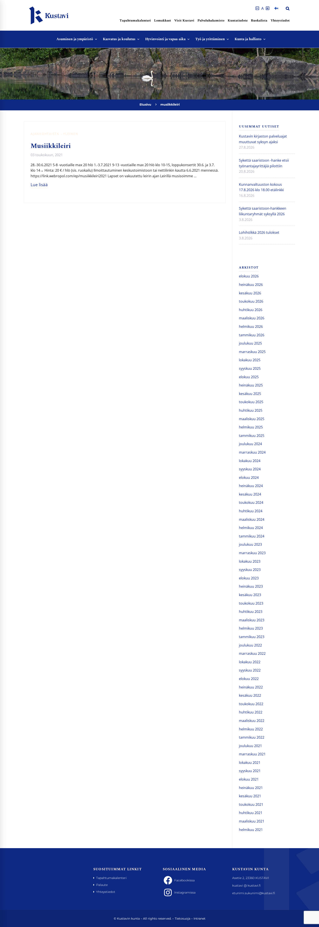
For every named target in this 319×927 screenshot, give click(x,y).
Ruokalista (259, 20)
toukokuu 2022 (251, 703)
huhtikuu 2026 (250, 309)
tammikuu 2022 (251, 737)
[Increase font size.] (267, 8)
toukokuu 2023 (251, 603)
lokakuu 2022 (249, 662)
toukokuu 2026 (251, 301)
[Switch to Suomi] (276, 8)
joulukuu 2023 (250, 544)
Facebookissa (184, 880)
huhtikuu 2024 (250, 511)
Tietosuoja (182, 918)
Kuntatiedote (238, 20)
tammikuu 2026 (251, 335)
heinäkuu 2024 (251, 485)
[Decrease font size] (257, 8)
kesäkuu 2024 (250, 494)
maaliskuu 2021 (251, 821)
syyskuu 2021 (250, 770)
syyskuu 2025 (250, 368)
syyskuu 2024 (250, 469)
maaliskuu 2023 (251, 620)
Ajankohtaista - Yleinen (54, 134)
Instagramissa (185, 892)
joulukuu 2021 (250, 745)
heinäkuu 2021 (251, 787)
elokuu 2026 (249, 276)
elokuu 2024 (249, 477)
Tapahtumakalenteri (135, 20)
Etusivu (145, 104)
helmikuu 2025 (251, 427)
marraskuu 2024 (252, 452)
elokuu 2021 (249, 779)
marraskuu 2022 (252, 653)
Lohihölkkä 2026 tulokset (259, 232)
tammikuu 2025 (251, 435)
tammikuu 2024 (251, 536)
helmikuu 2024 (251, 527)
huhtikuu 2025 (250, 410)
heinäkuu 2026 (251, 284)
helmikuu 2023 (251, 628)
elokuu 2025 (249, 377)
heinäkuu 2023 (251, 586)
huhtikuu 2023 (250, 611)
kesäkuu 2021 (250, 796)
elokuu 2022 (249, 678)
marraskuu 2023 (252, 553)
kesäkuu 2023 (250, 594)
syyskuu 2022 (250, 670)
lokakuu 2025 (249, 360)
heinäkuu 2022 (251, 687)
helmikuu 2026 (251, 326)
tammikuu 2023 (251, 636)
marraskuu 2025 (252, 351)
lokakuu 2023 (249, 561)
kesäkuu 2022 (250, 695)
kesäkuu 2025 (250, 393)
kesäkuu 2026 (250, 293)
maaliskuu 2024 (251, 519)
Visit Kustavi (184, 20)
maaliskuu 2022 (251, 720)
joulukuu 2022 (250, 645)
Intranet (200, 918)
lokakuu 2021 (249, 762)
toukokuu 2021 (251, 804)
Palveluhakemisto (210, 20)
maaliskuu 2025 (251, 418)
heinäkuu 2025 (251, 385)
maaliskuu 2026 (251, 318)
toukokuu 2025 (251, 402)
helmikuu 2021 (251, 829)
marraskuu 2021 (252, 754)
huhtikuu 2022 (250, 712)
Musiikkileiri (51, 146)
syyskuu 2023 (250, 569)
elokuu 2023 (249, 578)
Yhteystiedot (280, 20)
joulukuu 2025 (250, 343)
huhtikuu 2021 (250, 812)
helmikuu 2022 (251, 729)
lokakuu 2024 (249, 460)
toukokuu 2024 (251, 502)
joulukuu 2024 (250, 443)
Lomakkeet (162, 20)
